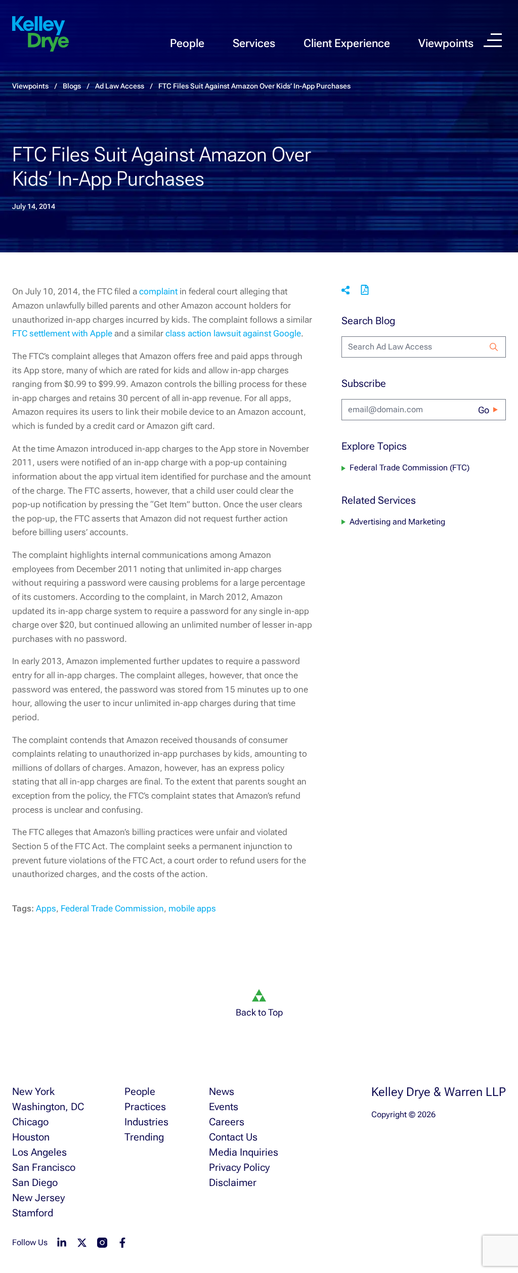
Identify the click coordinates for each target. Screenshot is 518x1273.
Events (223, 1107)
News (221, 1091)
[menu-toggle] (493, 40)
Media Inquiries (243, 1152)
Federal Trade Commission (112, 908)
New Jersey (38, 1198)
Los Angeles (39, 1152)
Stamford (32, 1213)
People (187, 43)
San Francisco (43, 1167)
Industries (146, 1122)
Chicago (30, 1122)
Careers (226, 1122)
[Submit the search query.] (494, 347)
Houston (31, 1137)
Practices (145, 1107)
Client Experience (347, 43)
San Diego (35, 1182)
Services (254, 43)
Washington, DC (48, 1107)
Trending (144, 1137)
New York (33, 1091)
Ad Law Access (119, 86)
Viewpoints (445, 43)
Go (483, 410)
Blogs (72, 86)
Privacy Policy (239, 1167)
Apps (46, 908)
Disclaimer (232, 1182)
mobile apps (192, 908)
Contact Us (233, 1137)
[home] (40, 34)
